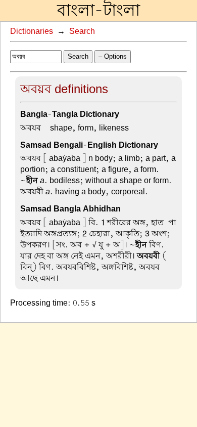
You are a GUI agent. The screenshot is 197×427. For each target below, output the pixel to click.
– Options (112, 56)
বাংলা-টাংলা (98, 10)
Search (82, 31)
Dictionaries (31, 31)
